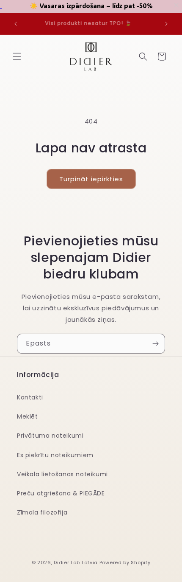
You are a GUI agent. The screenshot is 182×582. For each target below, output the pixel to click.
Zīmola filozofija (42, 512)
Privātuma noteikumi (50, 435)
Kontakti (30, 397)
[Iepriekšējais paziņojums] (15, 23)
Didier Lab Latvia (76, 562)
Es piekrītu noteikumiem (55, 455)
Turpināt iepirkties (91, 178)
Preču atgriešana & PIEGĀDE (61, 493)
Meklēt (27, 416)
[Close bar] (176, 5)
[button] (17, 56)
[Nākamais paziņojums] (166, 23)
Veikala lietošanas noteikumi (62, 474)
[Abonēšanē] (155, 344)
